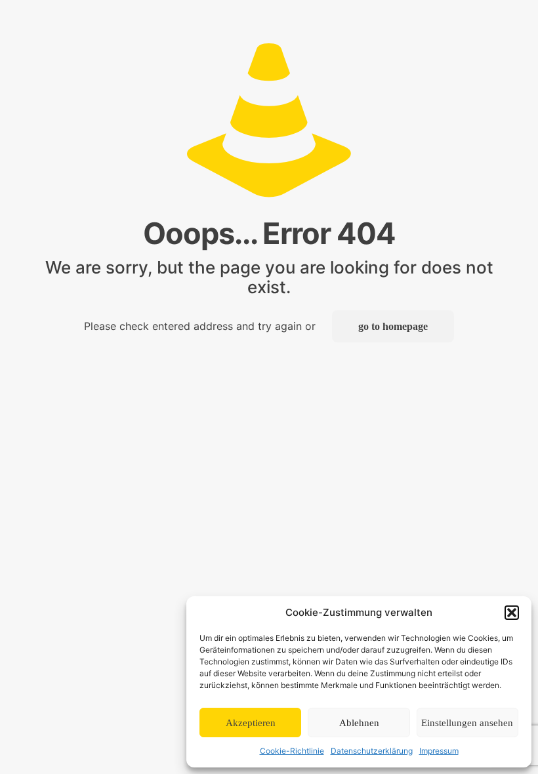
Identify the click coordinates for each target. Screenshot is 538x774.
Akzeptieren (251, 723)
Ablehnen (359, 723)
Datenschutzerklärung (372, 751)
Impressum (439, 751)
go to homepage (393, 326)
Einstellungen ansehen (467, 723)
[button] (511, 612)
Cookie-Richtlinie (292, 751)
